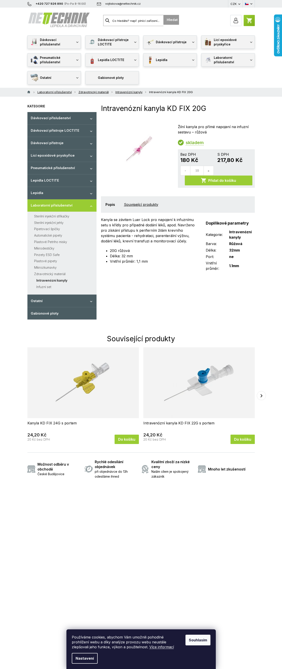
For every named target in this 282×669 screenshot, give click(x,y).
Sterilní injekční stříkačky (51, 216)
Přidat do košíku (222, 180)
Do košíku (126, 439)
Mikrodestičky (44, 248)
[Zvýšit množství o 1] (208, 171)
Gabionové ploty (45, 313)
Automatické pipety (48, 235)
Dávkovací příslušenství (51, 118)
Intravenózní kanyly (51, 280)
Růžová (235, 243)
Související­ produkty (141, 204)
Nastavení (85, 658)
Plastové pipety (45, 261)
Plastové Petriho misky (50, 242)
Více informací (161, 647)
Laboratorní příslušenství (51, 205)
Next (261, 395)
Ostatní (37, 301)
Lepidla (37, 193)
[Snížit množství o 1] (185, 171)
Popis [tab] (110, 204)
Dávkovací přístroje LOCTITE (55, 130)
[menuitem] (54, 42)
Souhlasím (198, 640)
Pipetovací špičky (47, 229)
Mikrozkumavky (45, 267)
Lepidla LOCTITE (45, 180)
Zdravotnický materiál (50, 274)
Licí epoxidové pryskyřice (53, 155)
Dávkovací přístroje (47, 143)
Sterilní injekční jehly (49, 223)
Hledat (172, 20)
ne (231, 256)
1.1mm (234, 266)
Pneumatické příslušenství (53, 168)
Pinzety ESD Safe (47, 255)
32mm (234, 250)
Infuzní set (43, 287)
